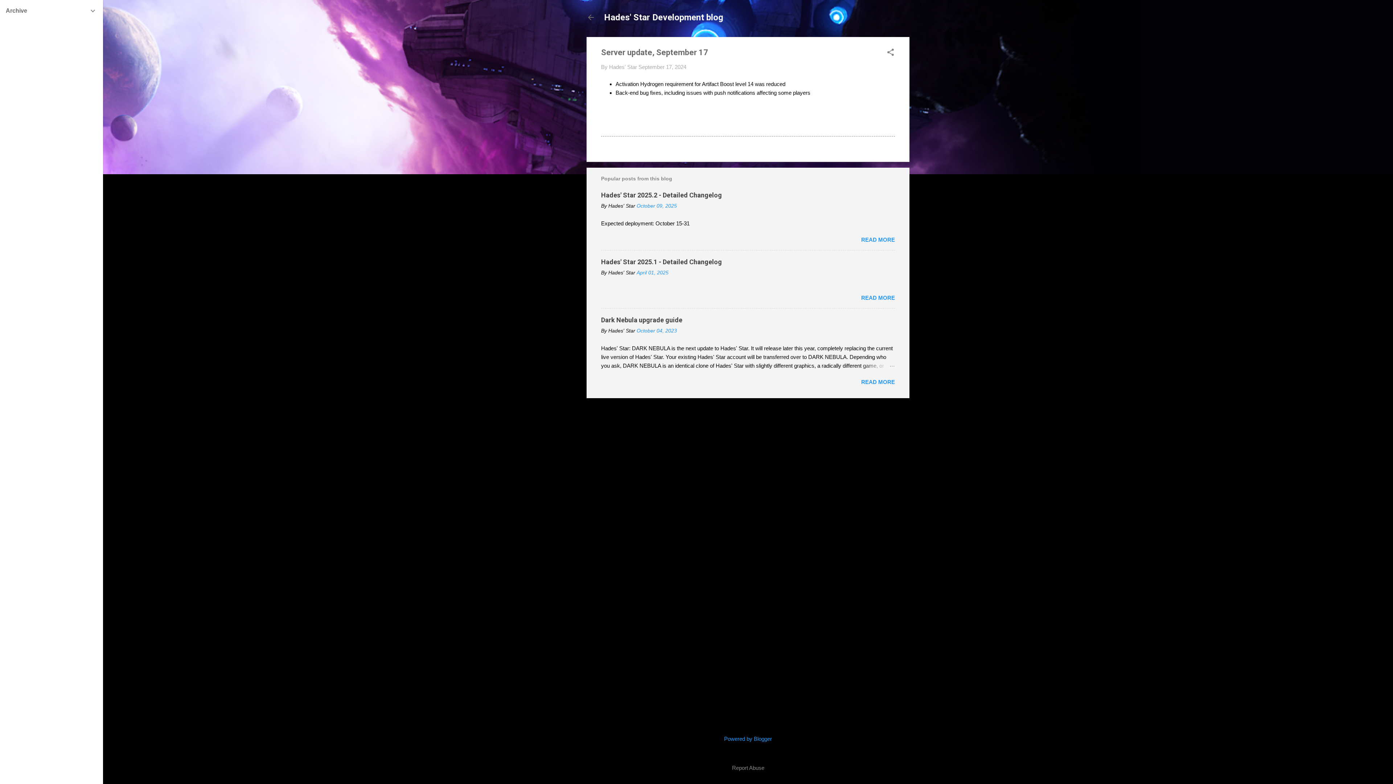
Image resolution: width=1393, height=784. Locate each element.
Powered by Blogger (748, 739)
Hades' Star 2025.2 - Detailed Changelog (661, 195)
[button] (890, 53)
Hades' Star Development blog (663, 17)
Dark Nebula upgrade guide (641, 320)
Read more (878, 240)
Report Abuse (748, 768)
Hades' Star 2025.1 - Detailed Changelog (661, 262)
